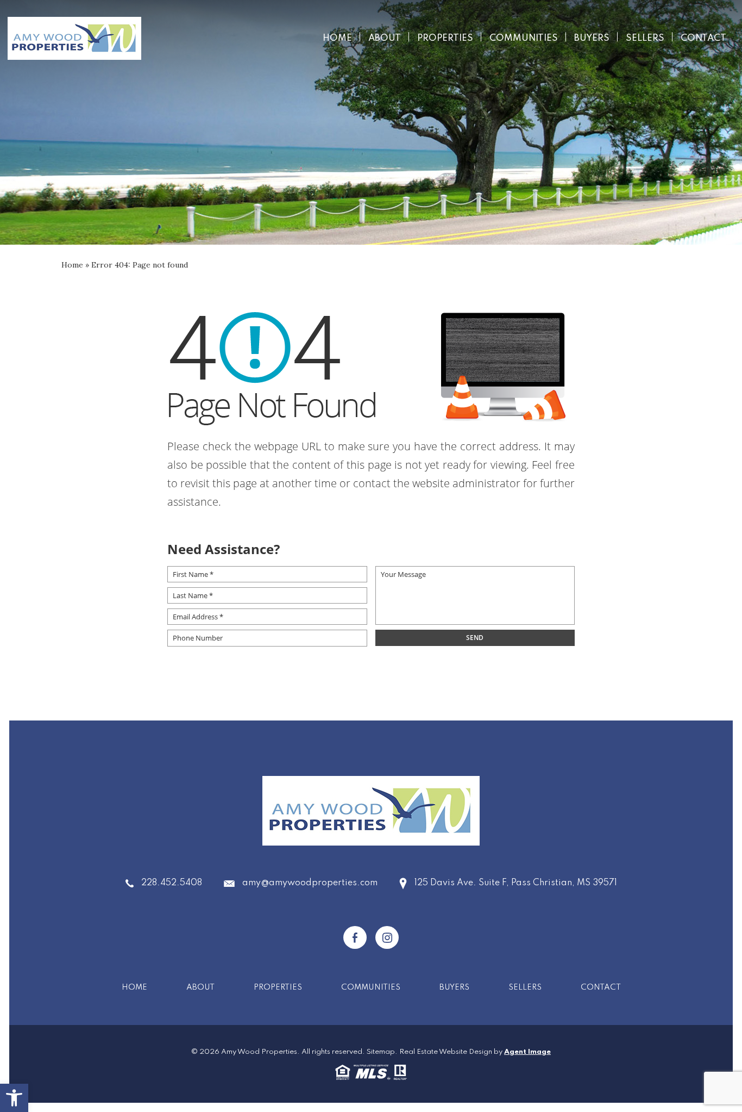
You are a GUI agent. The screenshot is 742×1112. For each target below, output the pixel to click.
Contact (703, 38)
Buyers (591, 38)
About (384, 38)
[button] (14, 1098)
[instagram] (387, 937)
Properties (445, 38)
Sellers (645, 38)
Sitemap (381, 1051)
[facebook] (355, 937)
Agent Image (527, 1051)
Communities (523, 38)
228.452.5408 (171, 883)
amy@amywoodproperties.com (310, 883)
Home (337, 38)
